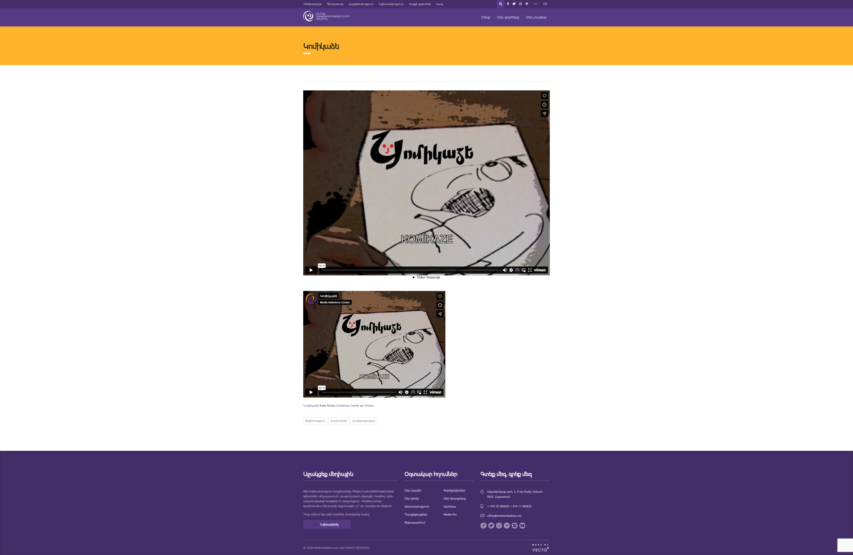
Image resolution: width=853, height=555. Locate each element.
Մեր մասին (413, 490)
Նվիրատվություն (391, 4)
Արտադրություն (417, 506)
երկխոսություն (315, 420)
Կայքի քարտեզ (420, 4)
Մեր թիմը (412, 498)
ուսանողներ (338, 420)
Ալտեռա (450, 506)
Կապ (439, 4)
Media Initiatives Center (343, 405)
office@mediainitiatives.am (504, 515)
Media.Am (450, 514)
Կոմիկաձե (311, 405)
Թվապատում (415, 522)
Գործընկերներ (454, 490)
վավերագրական (363, 420)
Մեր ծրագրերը (455, 498)
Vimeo (369, 405)
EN (545, 4)
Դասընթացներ (416, 514)
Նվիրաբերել (329, 524)
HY (536, 4)
